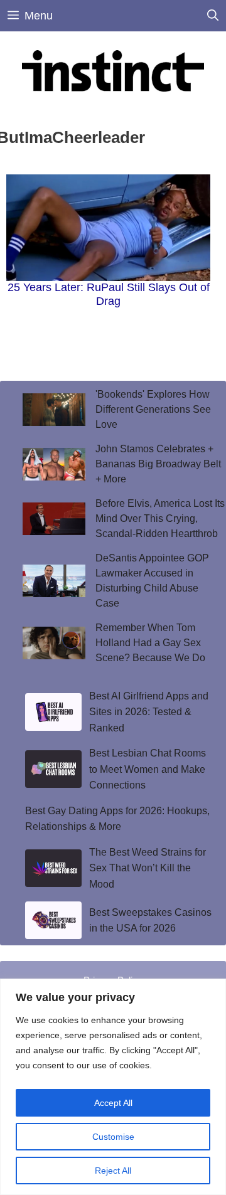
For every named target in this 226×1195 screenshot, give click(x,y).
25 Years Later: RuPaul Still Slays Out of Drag (109, 294)
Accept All (113, 1103)
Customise (113, 1137)
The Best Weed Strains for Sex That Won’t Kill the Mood (147, 868)
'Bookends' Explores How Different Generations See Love (153, 409)
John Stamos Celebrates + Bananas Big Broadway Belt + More (158, 463)
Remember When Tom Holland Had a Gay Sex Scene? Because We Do (150, 642)
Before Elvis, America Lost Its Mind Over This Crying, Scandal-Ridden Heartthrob (160, 518)
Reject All (113, 1171)
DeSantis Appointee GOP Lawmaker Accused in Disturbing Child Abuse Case (152, 580)
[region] (113, 1087)
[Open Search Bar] (213, 15)
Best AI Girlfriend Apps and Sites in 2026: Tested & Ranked (148, 712)
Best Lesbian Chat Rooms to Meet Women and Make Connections (147, 769)
